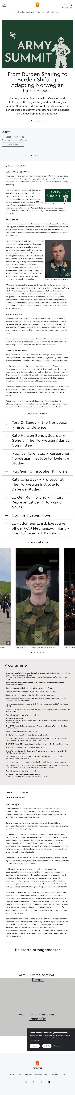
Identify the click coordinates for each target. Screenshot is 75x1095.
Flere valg (57, 1046)
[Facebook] (33, 1082)
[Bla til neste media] (69, 598)
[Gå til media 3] (37, 652)
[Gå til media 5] (43, 652)
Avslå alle (47, 1046)
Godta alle (34, 1046)
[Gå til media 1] (31, 652)
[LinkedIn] (49, 1082)
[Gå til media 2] (34, 652)
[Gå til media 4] (40, 652)
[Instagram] (41, 1082)
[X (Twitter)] (25, 1082)
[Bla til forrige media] (5, 598)
